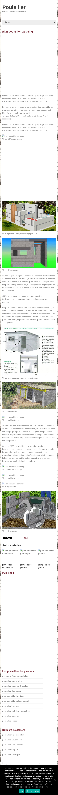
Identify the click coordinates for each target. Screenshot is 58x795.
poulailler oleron (9, 721)
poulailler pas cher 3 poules (15, 686)
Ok (21, 791)
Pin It (26, 538)
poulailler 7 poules (10, 706)
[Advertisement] (29, 65)
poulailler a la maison (12, 740)
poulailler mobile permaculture (16, 711)
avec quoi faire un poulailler (15, 676)
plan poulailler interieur (13, 696)
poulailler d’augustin (11, 691)
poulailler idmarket (10, 716)
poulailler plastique (11, 755)
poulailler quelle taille (12, 681)
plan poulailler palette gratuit (15, 701)
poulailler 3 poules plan (13, 735)
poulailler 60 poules (11, 750)
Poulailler (14, 7)
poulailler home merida (12, 745)
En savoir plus (33, 791)
